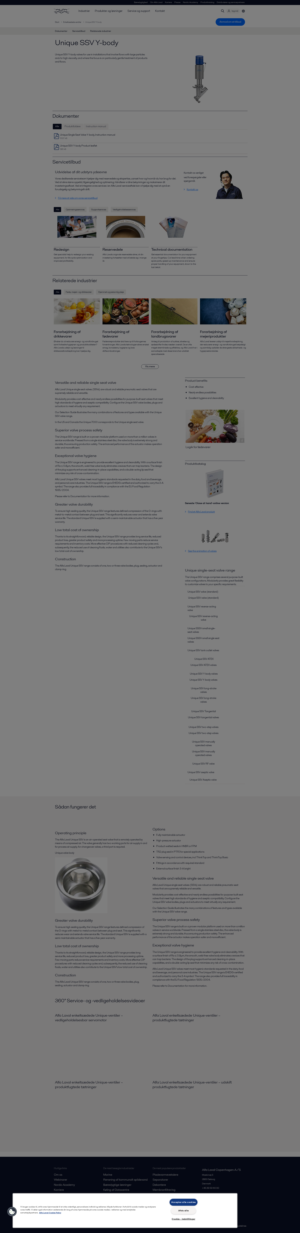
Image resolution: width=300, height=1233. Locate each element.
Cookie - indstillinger (183, 1219)
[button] (12, 1212)
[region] (125, 1210)
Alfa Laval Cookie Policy (50, 1212)
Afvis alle (183, 1210)
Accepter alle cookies (183, 1202)
